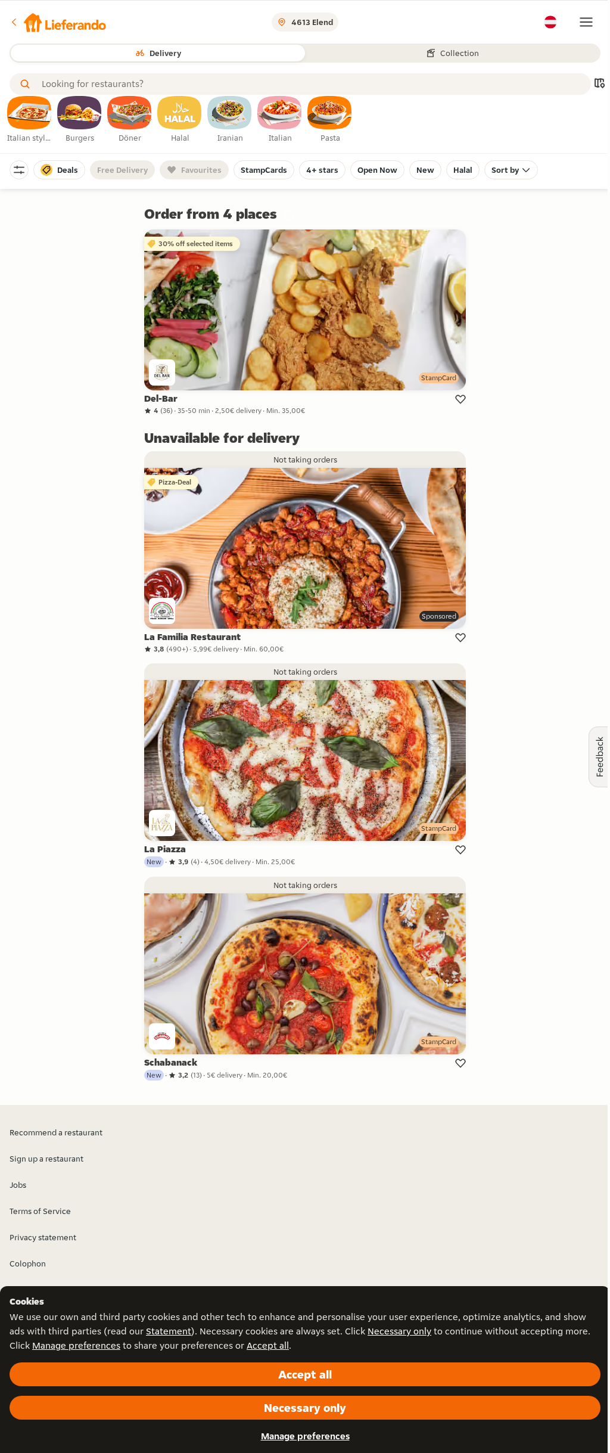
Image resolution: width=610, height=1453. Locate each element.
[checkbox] (29, 120)
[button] (58, 22)
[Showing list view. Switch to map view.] (599, 84)
